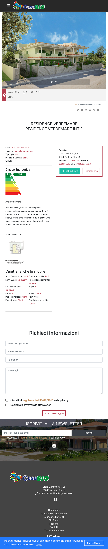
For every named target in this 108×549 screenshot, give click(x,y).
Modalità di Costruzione (54, 513)
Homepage (54, 510)
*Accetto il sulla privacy (39, 400)
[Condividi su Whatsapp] (94, 110)
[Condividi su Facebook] (82, 110)
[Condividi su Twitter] (77, 110)
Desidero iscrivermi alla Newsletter (30, 405)
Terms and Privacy (54, 530)
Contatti (54, 527)
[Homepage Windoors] (76, 104)
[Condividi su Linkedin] (86, 110)
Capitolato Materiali (54, 516)
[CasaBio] (29, 5)
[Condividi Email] (98, 110)
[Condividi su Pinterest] (90, 110)
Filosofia (54, 523)
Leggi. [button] (39, 544)
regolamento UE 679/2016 (38, 400)
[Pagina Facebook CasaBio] (54, 447)
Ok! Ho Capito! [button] (94, 543)
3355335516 (73, 160)
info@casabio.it (83, 164)
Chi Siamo (54, 520)
